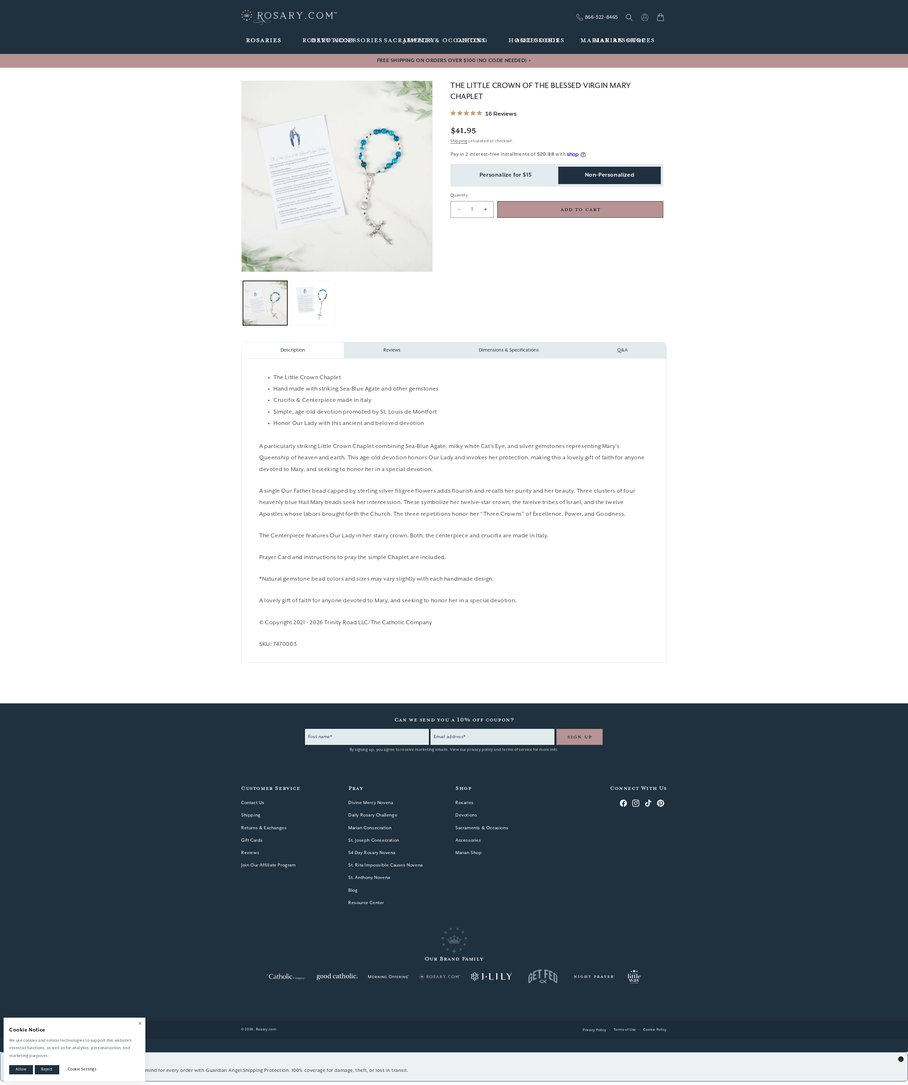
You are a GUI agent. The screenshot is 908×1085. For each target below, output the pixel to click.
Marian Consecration (370, 828)
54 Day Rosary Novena (371, 853)
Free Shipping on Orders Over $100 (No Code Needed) (454, 60)
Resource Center (366, 903)
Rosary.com (266, 1029)
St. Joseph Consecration (373, 840)
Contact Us (253, 803)
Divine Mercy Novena (370, 803)
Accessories (468, 840)
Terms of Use (625, 1030)
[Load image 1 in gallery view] (265, 303)
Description (293, 350)
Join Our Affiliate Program (268, 865)
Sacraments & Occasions (481, 828)
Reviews (391, 350)
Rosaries (464, 803)
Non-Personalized (610, 175)
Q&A (622, 350)
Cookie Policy (655, 1030)
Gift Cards (252, 840)
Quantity (459, 195)
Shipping (458, 141)
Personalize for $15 (506, 175)
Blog (353, 890)
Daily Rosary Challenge (372, 815)
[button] (264, 40)
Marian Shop (468, 853)
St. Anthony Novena (369, 877)
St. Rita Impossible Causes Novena (385, 865)
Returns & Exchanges (264, 828)
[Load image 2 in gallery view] (313, 303)
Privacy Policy (595, 1030)
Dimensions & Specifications (509, 350)
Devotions (466, 815)
